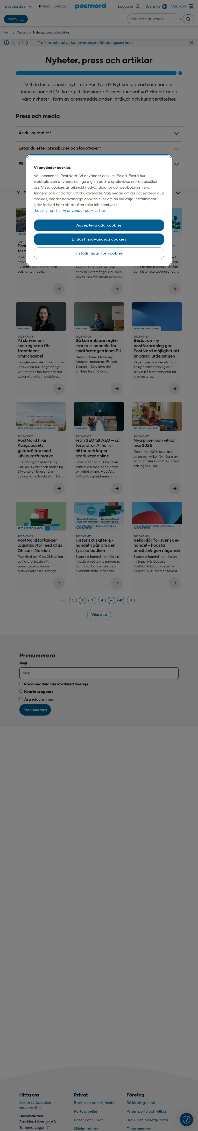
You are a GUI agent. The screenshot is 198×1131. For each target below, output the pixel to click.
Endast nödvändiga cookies (99, 239)
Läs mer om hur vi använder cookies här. (70, 210)
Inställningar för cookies (99, 253)
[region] (99, 210)
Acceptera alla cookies (99, 225)
